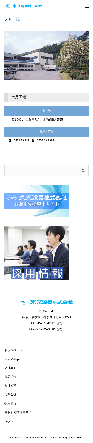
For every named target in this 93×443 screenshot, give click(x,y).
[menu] (87, 6)
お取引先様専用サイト (19, 412)
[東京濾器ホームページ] (23, 6)
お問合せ (10, 394)
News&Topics (13, 359)
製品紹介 (10, 376)
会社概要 (10, 368)
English (9, 421)
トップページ (13, 350)
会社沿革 (10, 385)
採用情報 (10, 403)
